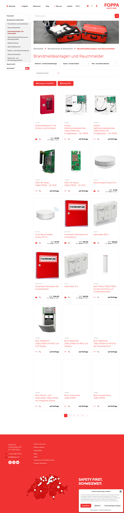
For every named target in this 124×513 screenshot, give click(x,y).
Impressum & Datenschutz (105, 509)
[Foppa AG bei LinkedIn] (17, 463)
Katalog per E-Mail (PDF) (46, 83)
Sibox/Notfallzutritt (14, 47)
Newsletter (38, 450)
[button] (120, 491)
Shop (47, 6)
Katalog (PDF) (66, 83)
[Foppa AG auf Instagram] (14, 463)
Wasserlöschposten (14, 27)
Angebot (25, 6)
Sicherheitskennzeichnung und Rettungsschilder (18, 38)
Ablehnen (97, 505)
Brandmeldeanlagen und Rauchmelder (15, 32)
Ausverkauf (10, 68)
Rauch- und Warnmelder (71, 63)
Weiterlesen (65, 139)
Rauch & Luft (11, 64)
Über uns (59, 6)
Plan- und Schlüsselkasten (100, 63)
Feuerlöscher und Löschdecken (18, 24)
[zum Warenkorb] (88, 6)
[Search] (117, 16)
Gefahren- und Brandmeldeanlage (46, 63)
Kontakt (69, 6)
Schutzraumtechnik (14, 54)
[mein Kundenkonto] (97, 6)
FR (77, 6)
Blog (35, 454)
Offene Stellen (39, 447)
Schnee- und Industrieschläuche (18, 50)
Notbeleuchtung (13, 43)
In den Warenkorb (36, 139)
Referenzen (37, 6)
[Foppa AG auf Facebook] (10, 463)
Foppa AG (112, 6)
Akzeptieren (85, 505)
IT (79, 6)
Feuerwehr (10, 16)
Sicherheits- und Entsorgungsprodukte (15, 59)
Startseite (12, 6)
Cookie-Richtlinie (94, 509)
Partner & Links (39, 444)
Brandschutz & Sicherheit (15, 20)
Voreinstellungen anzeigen (112, 505)
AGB (35, 457)
